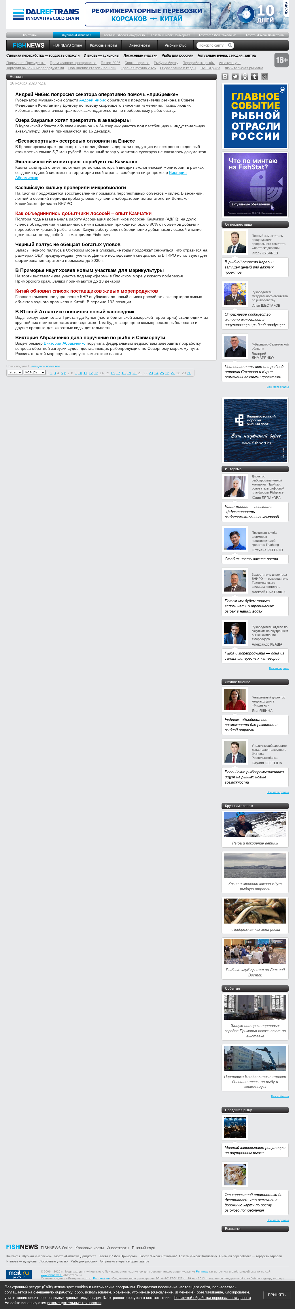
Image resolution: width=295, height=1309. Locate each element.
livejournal (264, 76)
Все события (280, 1096)
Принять (277, 1295)
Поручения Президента (26, 63)
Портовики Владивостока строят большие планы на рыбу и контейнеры (255, 1081)
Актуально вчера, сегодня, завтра (227, 55)
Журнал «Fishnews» (76, 35)
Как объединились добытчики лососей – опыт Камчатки (83, 213)
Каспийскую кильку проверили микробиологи (70, 187)
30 (189, 373)
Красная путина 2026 (138, 68)
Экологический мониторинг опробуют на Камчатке (76, 161)
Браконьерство (137, 63)
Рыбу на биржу (166, 63)
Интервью (233, 469)
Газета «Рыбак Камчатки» (265, 35)
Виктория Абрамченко (65, 343)
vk (225, 76)
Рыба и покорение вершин (255, 843)
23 (151, 373)
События (232, 988)
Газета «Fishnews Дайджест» (124, 35)
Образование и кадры (178, 68)
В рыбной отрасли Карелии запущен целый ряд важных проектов (249, 267)
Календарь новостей (45, 366)
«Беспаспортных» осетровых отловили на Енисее (75, 141)
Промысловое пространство (73, 63)
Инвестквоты (139, 45)
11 (85, 373)
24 (156, 373)
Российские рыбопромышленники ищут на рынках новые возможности (254, 777)
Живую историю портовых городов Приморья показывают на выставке (255, 1031)
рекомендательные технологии (74, 1303)
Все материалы (278, 386)
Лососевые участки (140, 55)
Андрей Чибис (92, 100)
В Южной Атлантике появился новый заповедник (75, 311)
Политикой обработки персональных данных (212, 1297)
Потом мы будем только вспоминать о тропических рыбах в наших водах (249, 606)
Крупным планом (239, 806)
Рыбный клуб (175, 45)
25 (162, 373)
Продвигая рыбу (238, 1110)
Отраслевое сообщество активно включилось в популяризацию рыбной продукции (255, 319)
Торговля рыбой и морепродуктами (35, 68)
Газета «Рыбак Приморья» (170, 35)
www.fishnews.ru (52, 1275)
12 (91, 373)
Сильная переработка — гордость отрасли (43, 55)
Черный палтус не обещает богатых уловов (67, 244)
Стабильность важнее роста (251, 559)
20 (135, 373)
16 (113, 373)
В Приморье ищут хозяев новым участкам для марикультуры (89, 270)
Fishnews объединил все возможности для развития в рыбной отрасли (251, 724)
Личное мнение (237, 682)
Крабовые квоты (103, 45)
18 (124, 373)
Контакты (30, 35)
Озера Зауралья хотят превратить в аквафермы (73, 120)
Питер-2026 (110, 63)
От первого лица (238, 224)
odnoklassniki (244, 76)
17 (118, 373)
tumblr (254, 76)
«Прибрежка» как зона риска (255, 929)
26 (167, 373)
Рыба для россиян (177, 55)
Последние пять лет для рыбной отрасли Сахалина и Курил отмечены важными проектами (254, 371)
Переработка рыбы (199, 63)
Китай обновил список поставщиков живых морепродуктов (86, 291)
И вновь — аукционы (101, 55)
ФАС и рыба (210, 68)
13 (96, 373)
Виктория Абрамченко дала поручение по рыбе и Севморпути (90, 337)
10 (80, 373)
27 (173, 373)
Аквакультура (230, 63)
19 (129, 373)
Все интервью (279, 668)
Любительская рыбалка (244, 68)
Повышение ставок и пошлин (92, 68)
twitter (235, 76)
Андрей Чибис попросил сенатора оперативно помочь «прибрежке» (96, 94)
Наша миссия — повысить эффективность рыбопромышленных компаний (252, 511)
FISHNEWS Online (67, 45)
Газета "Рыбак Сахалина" (217, 35)
